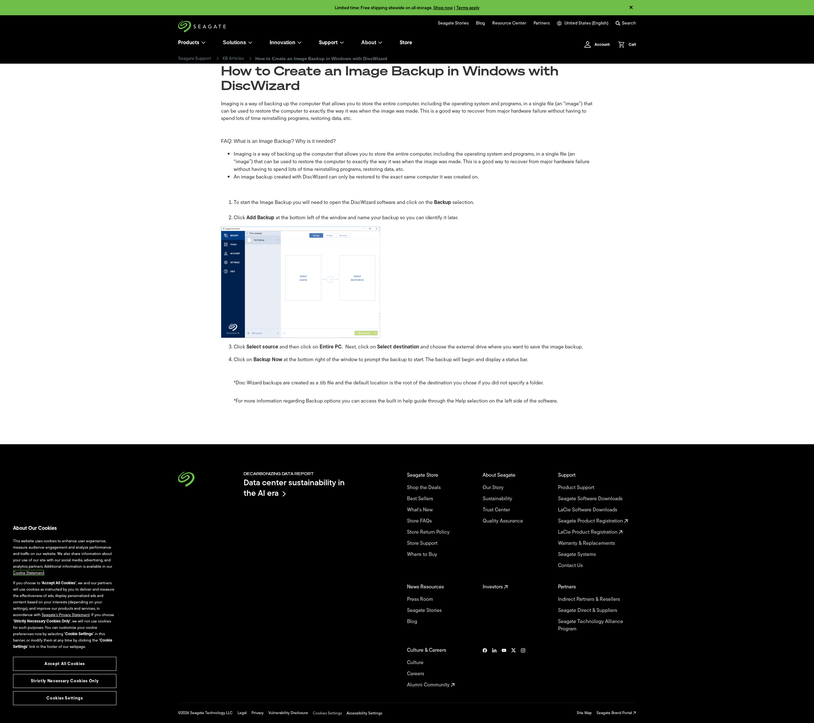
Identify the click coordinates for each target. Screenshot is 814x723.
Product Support (577, 487)
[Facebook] (485, 668)
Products (188, 43)
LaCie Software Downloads (588, 510)
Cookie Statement (28, 573)
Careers (416, 673)
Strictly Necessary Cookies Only (65, 680)
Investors (493, 587)
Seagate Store (423, 475)
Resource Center (509, 23)
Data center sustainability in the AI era (294, 487)
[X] (513, 668)
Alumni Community (429, 685)
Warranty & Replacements (587, 543)
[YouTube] (504, 668)
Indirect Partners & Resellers (589, 599)
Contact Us (571, 565)
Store (406, 43)
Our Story (494, 487)
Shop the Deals (425, 487)
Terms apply (467, 7)
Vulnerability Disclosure (288, 713)
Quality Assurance (503, 521)
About (368, 42)
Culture (416, 662)
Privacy (258, 713)
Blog (480, 23)
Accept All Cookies (65, 663)
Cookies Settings (327, 713)
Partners (542, 23)
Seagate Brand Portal (615, 713)
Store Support (423, 543)
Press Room (420, 599)
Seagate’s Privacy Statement (66, 615)
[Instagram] (523, 668)
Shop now (443, 7)
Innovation (282, 42)
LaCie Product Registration (588, 532)
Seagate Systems (577, 554)
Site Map (584, 713)
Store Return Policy (429, 532)
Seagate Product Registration (591, 521)
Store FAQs (420, 521)
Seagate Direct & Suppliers (588, 610)
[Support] (342, 43)
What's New (420, 510)
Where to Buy (422, 554)
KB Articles (233, 58)
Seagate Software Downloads (591, 498)
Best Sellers (420, 498)
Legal (242, 713)
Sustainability (498, 498)
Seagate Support (194, 58)
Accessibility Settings (364, 713)
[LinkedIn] (494, 668)
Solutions (234, 42)
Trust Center (497, 510)
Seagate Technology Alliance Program (590, 625)
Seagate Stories (453, 23)
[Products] (203, 43)
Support (328, 43)
